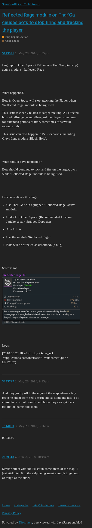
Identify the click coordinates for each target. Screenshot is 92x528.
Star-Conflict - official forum (21, 4)
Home (6, 505)
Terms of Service (69, 505)
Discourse (25, 522)
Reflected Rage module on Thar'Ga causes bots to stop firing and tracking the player (42, 22)
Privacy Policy (11, 513)
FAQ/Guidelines (43, 505)
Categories (21, 505)
